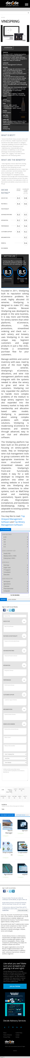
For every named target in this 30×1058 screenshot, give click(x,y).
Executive (15, 574)
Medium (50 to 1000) (15, 556)
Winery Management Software (17, 806)
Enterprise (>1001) (15, 558)
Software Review (5, 806)
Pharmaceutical (15, 588)
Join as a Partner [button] (15, 986)
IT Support (15, 570)
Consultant (15, 572)
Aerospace (15, 581)
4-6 (15, 542)
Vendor (17, 1037)
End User (15, 565)
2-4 (15, 544)
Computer (15, 591)
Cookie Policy (19, 1033)
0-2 (15, 547)
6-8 (15, 539)
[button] (4, 610)
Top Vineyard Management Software (13, 519)
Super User (15, 567)
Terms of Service (7, 1035)
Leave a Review (12, 599)
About (4, 1033)
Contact (17, 1035)
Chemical (15, 586)
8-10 (15, 537)
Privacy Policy (6, 1037)
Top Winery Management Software (13, 523)
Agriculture (15, 584)
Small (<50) (15, 553)
